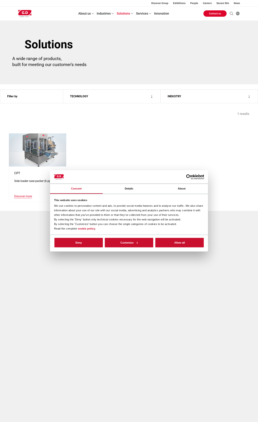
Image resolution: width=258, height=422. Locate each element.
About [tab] (182, 188)
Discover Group (159, 3)
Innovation (161, 13)
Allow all (179, 242)
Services (142, 13)
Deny (78, 242)
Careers (207, 3)
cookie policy (86, 228)
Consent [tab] (76, 188)
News (237, 3)
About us (84, 13)
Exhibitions (179, 3)
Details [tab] (129, 188)
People (194, 3)
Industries (104, 13)
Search (231, 13)
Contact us (215, 13)
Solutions (123, 13)
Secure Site (222, 3)
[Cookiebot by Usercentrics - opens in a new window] (188, 177)
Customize (127, 242)
